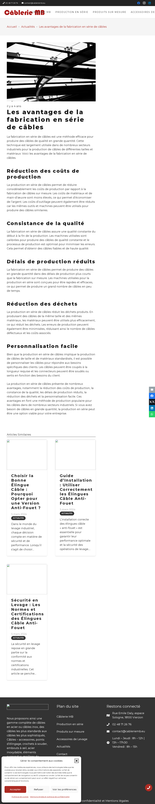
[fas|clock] (109, 742)
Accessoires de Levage (72, 739)
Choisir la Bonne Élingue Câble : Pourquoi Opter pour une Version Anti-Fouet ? (26, 491)
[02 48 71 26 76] (109, 724)
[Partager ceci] (152, 396)
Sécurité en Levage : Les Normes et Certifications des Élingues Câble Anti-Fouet (27, 614)
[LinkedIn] (149, 3)
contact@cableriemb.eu (128, 731)
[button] (76, 760)
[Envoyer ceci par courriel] (152, 390)
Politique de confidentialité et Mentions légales (96, 800)
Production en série (70, 724)
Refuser (38, 789)
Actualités (63, 746)
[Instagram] (144, 3)
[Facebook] (138, 3)
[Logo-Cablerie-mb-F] (24, 12)
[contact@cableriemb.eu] (109, 731)
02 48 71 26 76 (122, 724)
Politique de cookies (20, 797)
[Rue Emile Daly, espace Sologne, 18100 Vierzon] (109, 715)
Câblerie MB (65, 716)
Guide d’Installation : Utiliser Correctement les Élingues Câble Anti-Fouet (76, 489)
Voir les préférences (64, 789)
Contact (62, 754)
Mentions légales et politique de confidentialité (49, 797)
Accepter (15, 789)
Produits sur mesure (70, 731)
